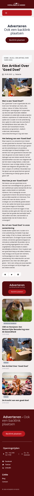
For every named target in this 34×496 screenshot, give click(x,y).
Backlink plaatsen (17, 40)
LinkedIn (8, 468)
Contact (5, 482)
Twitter (8, 465)
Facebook (8, 461)
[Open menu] (6, 13)
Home (6, 58)
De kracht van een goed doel (15, 400)
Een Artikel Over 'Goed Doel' (15, 366)
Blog (12, 58)
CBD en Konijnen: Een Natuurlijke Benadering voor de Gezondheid (15, 329)
